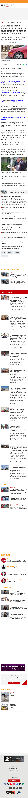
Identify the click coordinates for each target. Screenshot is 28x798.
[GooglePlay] (23, 784)
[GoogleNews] (17, 784)
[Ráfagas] (3, 560)
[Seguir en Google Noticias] (26, 64)
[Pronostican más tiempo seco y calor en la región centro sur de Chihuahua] (5, 359)
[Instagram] (14, 784)
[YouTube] (11, 784)
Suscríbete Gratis (14, 683)
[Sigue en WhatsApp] (24, 64)
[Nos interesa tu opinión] (14, 759)
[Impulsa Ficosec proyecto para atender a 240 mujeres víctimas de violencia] (5, 415)
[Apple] (20, 784)
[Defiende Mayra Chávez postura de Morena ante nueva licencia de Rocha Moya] (5, 608)
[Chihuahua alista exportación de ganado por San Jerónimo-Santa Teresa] (5, 454)
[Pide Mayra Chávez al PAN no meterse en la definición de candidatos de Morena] (5, 592)
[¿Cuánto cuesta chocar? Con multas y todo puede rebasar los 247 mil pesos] (5, 275)
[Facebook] (5, 784)
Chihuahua (4, 256)
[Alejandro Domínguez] (3, 573)
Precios (17, 252)
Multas (3, 252)
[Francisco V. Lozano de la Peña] (3, 580)
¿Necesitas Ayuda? (14, 780)
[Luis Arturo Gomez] (3, 567)
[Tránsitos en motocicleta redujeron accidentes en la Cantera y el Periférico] (5, 282)
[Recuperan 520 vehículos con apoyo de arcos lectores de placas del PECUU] (5, 473)
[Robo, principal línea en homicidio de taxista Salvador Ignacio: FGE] (5, 323)
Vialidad (10, 252)
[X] (8, 784)
